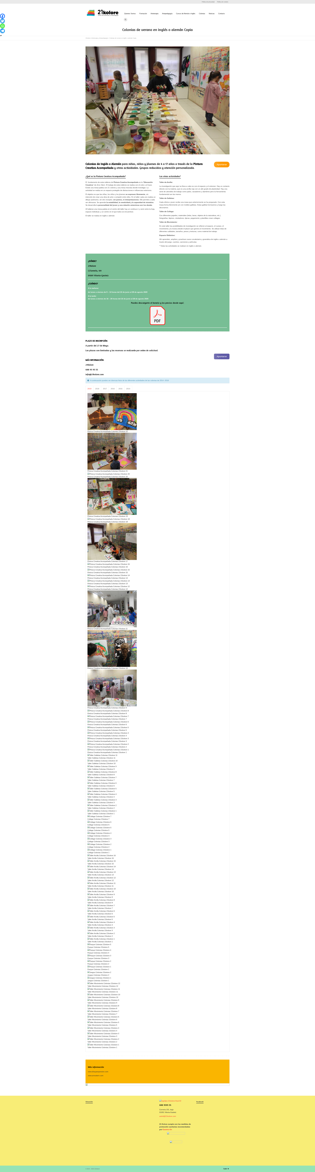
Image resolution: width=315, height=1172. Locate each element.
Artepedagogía (167, 13)
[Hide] (1, 36)
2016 (113, 389)
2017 (105, 389)
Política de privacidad (208, 2)
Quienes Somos (130, 13)
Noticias (212, 13)
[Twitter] (2, 21)
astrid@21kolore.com (167, 1116)
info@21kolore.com (95, 374)
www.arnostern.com (95, 1076)
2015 (120, 389)
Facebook (87, 1)
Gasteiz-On (167, 1129)
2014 (128, 389)
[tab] (89, 388)
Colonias (202, 13)
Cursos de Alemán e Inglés (185, 13)
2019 (89, 389)
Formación (143, 13)
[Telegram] (2, 30)
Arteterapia (154, 13)
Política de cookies (222, 2)
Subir (225, 1169)
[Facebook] (2, 16)
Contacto (221, 13)
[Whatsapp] (2, 25)
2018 (97, 389)
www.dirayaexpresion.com (98, 1072)
